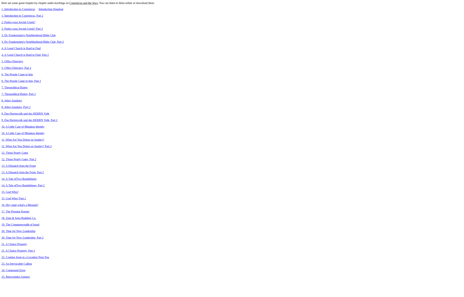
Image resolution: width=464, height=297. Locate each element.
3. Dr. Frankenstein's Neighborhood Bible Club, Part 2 (32, 41)
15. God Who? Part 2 (13, 198)
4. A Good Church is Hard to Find (21, 48)
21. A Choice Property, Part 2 (18, 250)
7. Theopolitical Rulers (14, 87)
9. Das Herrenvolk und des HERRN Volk (25, 113)
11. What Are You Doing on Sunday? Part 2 (26, 146)
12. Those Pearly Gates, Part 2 (18, 159)
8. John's (11, 100)
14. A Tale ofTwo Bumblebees (18, 178)
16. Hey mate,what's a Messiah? (19, 205)
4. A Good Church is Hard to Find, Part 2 (25, 54)
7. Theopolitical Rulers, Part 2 (18, 94)
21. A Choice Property (14, 244)
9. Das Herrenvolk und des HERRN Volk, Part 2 (29, 120)
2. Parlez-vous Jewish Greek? (18, 22)
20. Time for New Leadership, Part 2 (22, 237)
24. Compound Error (13, 270)
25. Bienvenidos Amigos (15, 276)
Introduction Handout (51, 9)
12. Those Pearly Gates (14, 152)
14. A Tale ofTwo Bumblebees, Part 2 (23, 185)
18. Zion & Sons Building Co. (18, 218)
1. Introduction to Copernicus (18, 9)
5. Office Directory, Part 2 (16, 67)
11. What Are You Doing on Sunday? (22, 139)
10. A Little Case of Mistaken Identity (22, 126)
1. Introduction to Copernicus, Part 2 (22, 15)
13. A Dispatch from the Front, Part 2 (22, 172)
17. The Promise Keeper (15, 211)
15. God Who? (9, 191)
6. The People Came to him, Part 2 (21, 80)
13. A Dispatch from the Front (18, 165)
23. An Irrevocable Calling (16, 263)
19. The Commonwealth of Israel (20, 224)
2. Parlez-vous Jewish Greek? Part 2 (22, 28)
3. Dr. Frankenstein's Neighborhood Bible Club (28, 35)
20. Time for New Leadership (18, 231)
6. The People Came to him (17, 74)
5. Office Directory (12, 61)
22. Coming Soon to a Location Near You (25, 257)
